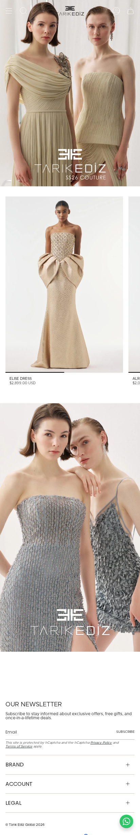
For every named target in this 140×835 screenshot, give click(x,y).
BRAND (14, 764)
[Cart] (130, 11)
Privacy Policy (101, 742)
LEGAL (13, 803)
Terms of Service (18, 746)
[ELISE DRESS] (64, 285)
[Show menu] (9, 11)
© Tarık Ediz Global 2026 (25, 825)
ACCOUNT (19, 784)
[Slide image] (70, 93)
